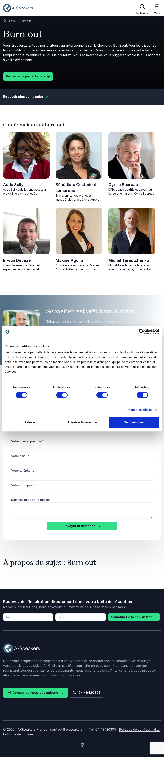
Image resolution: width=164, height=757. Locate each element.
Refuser (29, 422)
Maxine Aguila (69, 260)
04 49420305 (89, 693)
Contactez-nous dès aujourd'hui (37, 693)
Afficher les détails (138, 409)
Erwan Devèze (17, 260)
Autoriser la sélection (82, 422)
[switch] (62, 395)
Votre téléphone (22, 470)
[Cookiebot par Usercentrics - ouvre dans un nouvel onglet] (141, 332)
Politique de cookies (18, 734)
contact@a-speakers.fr (68, 729)
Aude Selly (13, 184)
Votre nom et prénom (27, 441)
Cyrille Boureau (123, 184)
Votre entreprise (22, 485)
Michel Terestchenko (128, 260)
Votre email (20, 456)
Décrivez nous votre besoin (30, 499)
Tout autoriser (134, 422)
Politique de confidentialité (139, 729)
